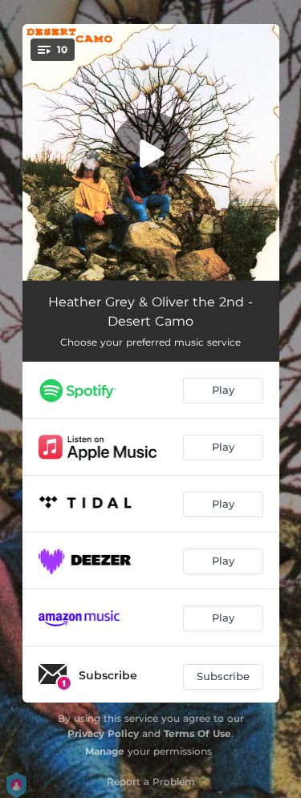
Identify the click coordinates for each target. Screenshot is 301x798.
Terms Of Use (197, 733)
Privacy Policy (103, 733)
